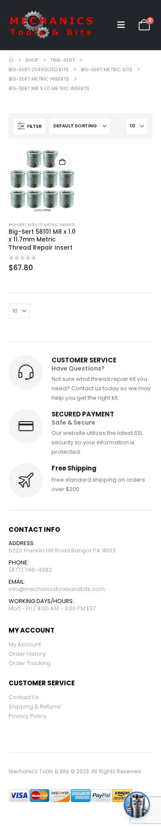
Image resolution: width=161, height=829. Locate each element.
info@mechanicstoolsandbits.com (57, 589)
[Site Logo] (51, 25)
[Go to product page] (42, 181)
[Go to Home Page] (11, 60)
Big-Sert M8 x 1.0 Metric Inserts (42, 224)
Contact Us (24, 697)
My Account (25, 644)
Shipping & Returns (35, 706)
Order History (27, 654)
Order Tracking (30, 663)
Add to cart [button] (62, 161)
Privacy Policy (27, 716)
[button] (121, 25)
